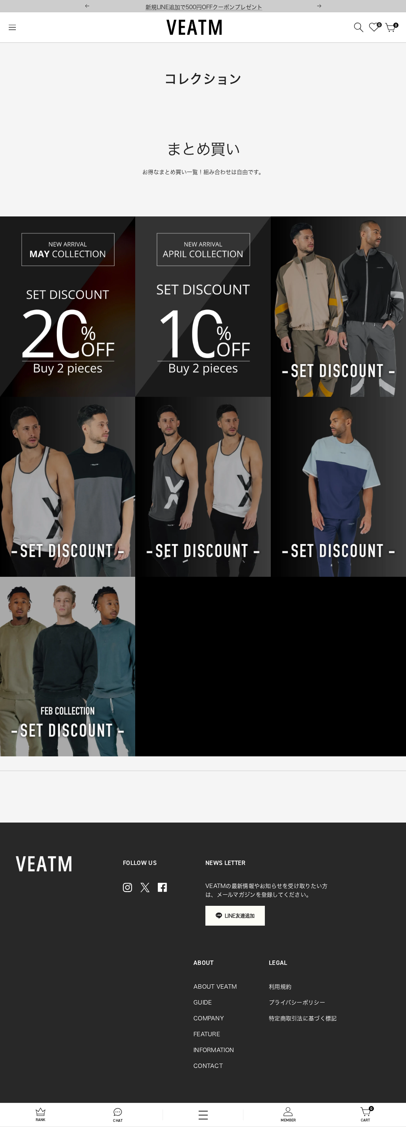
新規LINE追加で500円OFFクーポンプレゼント (204, 7)
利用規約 (280, 986)
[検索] (359, 27)
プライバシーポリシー (297, 1002)
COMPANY (208, 1018)
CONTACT (208, 1066)
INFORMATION (213, 1050)
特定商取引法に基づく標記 (303, 1018)
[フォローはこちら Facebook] (162, 887)
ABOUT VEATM (215, 986)
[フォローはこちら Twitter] (145, 887)
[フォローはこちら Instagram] (127, 887)
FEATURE (206, 1034)
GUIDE (202, 1002)
